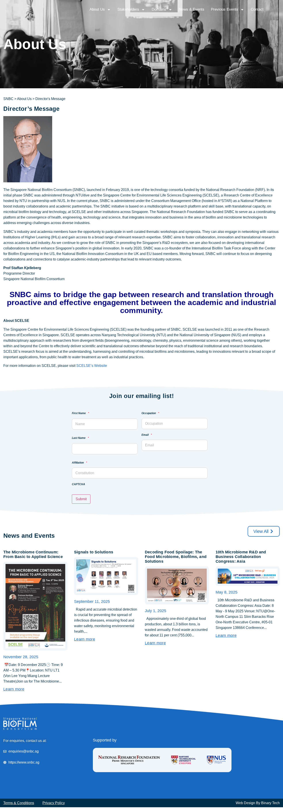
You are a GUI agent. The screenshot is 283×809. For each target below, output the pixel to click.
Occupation (150, 413)
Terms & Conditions (18, 803)
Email (147, 435)
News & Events (191, 9)
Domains (159, 9)
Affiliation (79, 462)
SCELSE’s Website (91, 366)
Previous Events (224, 9)
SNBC (8, 99)
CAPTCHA (78, 484)
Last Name (80, 438)
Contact (257, 9)
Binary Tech (270, 803)
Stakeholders (128, 9)
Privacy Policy (53, 803)
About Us (97, 9)
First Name (80, 413)
